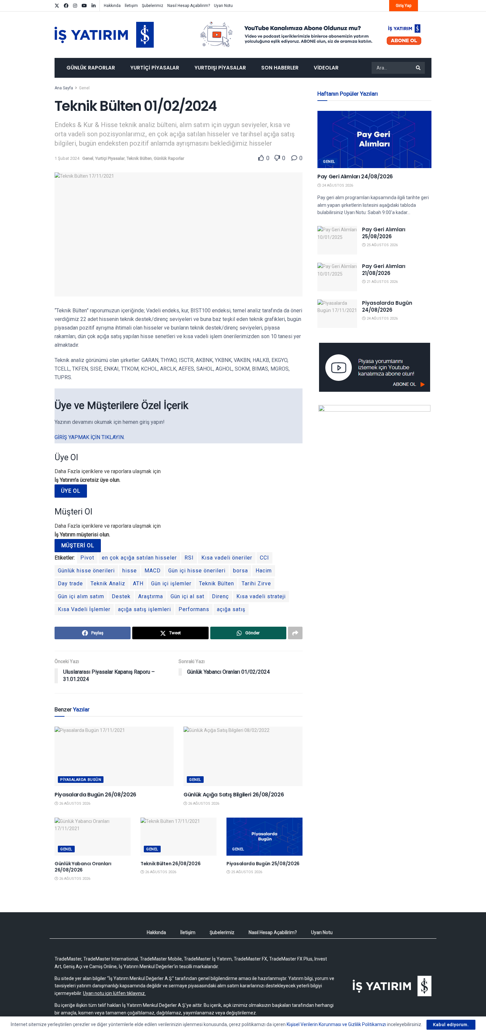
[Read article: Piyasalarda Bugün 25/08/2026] (264, 837)
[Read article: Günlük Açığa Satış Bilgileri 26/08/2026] (243, 756)
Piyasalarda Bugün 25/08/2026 (263, 863)
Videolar (326, 67)
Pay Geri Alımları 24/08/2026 (355, 176)
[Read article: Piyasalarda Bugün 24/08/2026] (337, 313)
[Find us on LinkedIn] (94, 6)
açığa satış (231, 609)
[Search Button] (419, 68)
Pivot (87, 558)
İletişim (131, 5)
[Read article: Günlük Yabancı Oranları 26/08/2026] (93, 837)
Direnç (220, 596)
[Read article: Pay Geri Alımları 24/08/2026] (374, 139)
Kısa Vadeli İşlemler (84, 609)
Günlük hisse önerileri (86, 570)
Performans (194, 609)
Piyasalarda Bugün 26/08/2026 (95, 794)
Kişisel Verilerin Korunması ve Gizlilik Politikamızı (336, 1024)
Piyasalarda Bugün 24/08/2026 (387, 306)
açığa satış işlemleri (144, 609)
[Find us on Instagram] (75, 6)
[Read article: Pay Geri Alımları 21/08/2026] (337, 277)
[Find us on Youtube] (84, 6)
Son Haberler (280, 67)
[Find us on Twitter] (57, 6)
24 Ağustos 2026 (337, 185)
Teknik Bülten (139, 158)
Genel (84, 88)
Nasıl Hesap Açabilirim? (188, 5)
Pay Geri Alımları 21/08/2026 (383, 270)
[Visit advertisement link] (311, 35)
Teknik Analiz (108, 583)
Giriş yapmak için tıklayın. (90, 437)
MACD (152, 570)
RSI (189, 558)
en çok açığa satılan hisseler (139, 558)
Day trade (70, 583)
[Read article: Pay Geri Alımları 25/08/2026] (337, 240)
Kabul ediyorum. (451, 1024)
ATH (138, 583)
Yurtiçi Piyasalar (154, 67)
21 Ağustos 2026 (382, 282)
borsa (240, 570)
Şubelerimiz (152, 5)
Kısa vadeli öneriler (226, 558)
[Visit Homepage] (104, 35)
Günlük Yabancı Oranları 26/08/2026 (83, 867)
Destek (121, 596)
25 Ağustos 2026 (246, 872)
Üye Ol (70, 491)
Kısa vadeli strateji (261, 596)
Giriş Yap (403, 5)
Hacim (264, 570)
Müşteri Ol (77, 545)
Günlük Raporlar (90, 67)
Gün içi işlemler (171, 583)
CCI (264, 558)
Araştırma (150, 596)
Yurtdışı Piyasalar (220, 67)
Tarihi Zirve (256, 583)
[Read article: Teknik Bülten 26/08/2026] (179, 837)
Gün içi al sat (187, 596)
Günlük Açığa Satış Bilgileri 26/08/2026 (233, 794)
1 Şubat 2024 (67, 158)
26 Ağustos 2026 (74, 803)
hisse (129, 570)
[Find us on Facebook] (66, 6)
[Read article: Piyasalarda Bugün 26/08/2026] (114, 756)
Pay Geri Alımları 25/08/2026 (383, 233)
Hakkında (112, 5)
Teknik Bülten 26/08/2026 (170, 863)
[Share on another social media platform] (295, 633)
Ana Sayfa (64, 88)
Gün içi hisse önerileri (196, 570)
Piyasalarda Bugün (80, 780)
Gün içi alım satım (81, 596)
